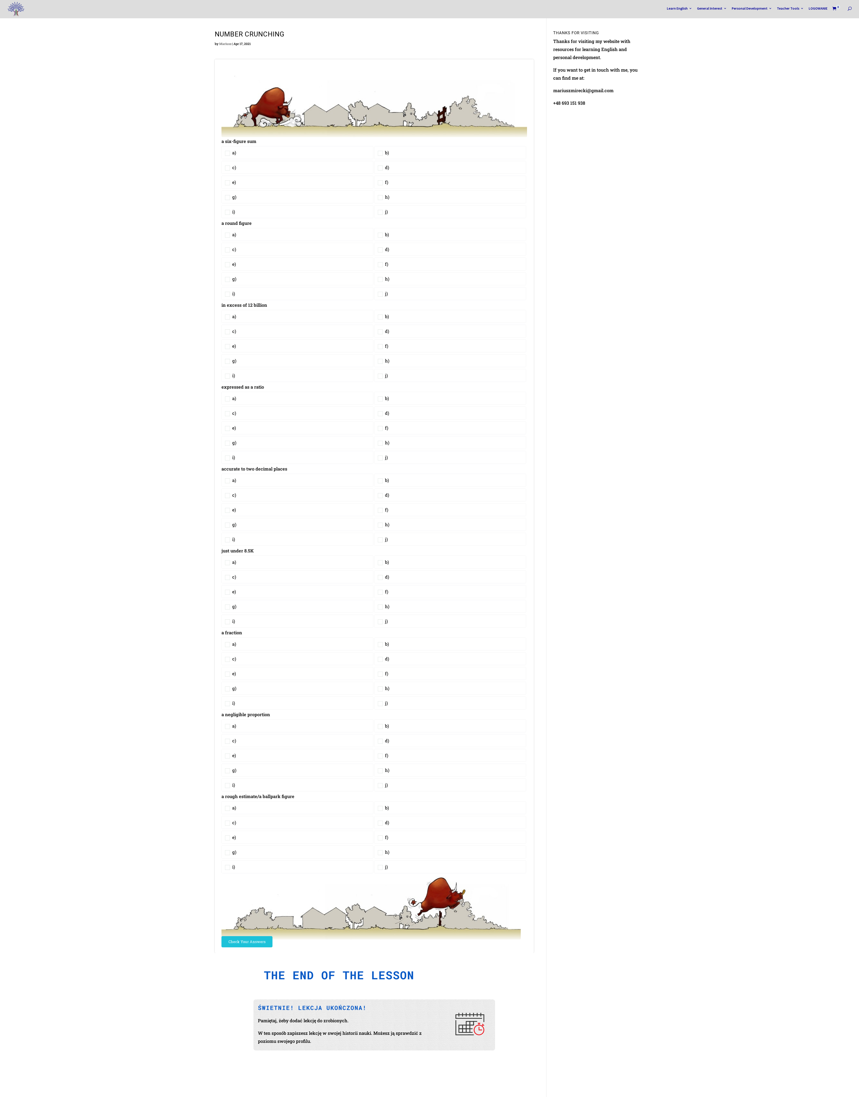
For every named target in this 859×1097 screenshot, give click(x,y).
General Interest (709, 9)
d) (386, 167)
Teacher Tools (788, 9)
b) (386, 152)
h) (386, 197)
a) (233, 152)
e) (233, 182)
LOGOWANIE (818, 9)
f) (386, 182)
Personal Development (750, 9)
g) (233, 197)
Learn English (677, 9)
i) (233, 212)
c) (233, 167)
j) (386, 212)
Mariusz (225, 44)
